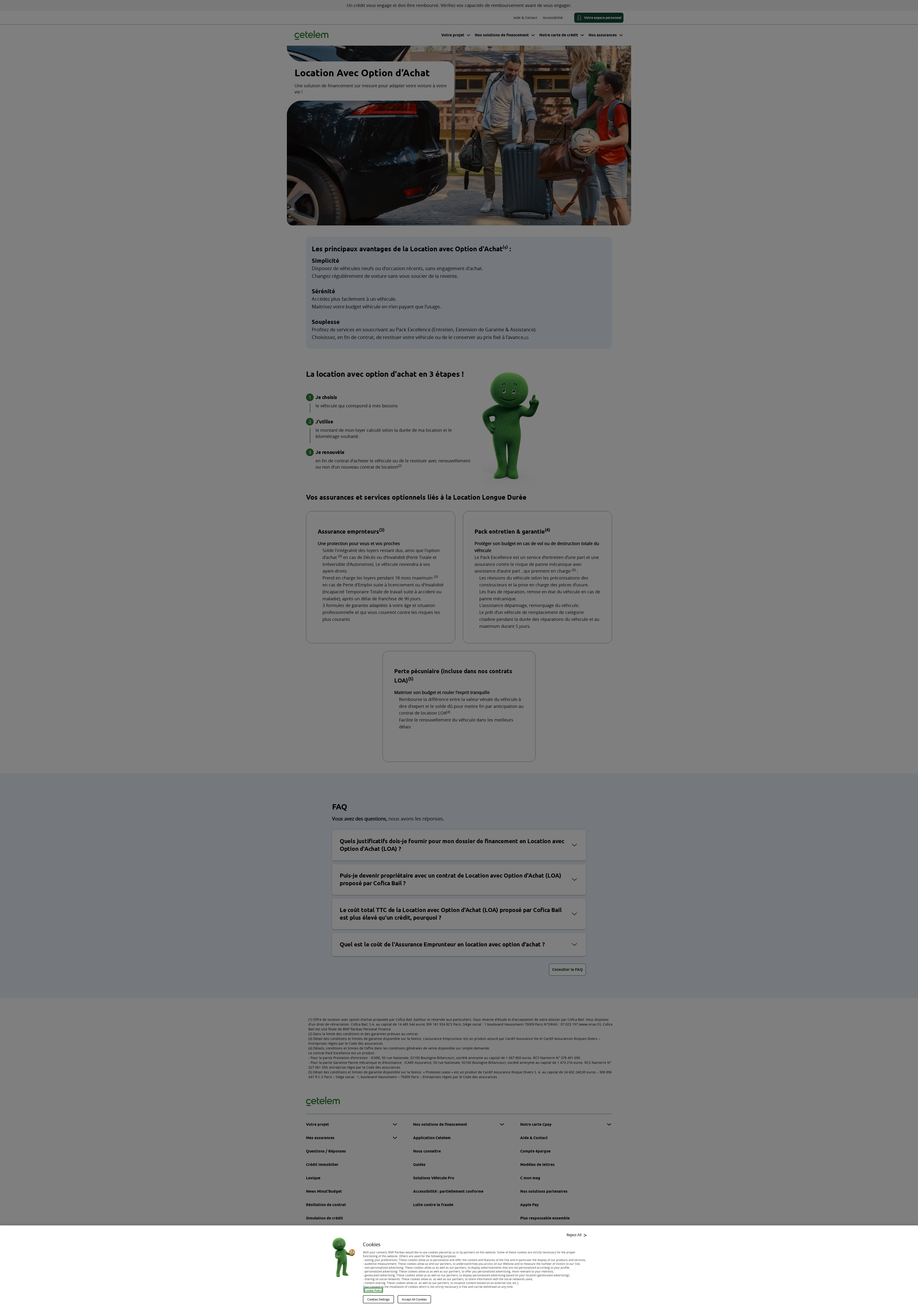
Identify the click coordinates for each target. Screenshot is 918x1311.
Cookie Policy (373, 1290)
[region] (459, 1268)
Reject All (574, 1234)
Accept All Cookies (414, 1299)
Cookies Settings (378, 1299)
